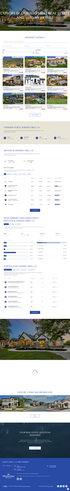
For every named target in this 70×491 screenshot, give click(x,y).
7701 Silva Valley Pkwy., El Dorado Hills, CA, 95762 (15, 307)
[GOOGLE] (66, 486)
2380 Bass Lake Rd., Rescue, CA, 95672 (13, 287)
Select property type (7, 46)
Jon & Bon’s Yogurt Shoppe (12, 185)
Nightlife (29, 174)
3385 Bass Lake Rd (11, 186)
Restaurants (10, 174)
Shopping (16, 174)
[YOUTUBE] (64, 486)
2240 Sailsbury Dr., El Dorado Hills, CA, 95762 (14, 302)
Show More (35, 312)
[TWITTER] (61, 486)
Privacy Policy (50, 486)
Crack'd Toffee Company (12, 199)
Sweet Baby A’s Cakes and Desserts (12, 191)
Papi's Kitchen (10, 204)
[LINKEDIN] (58, 486)
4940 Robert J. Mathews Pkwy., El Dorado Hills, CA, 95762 (16, 292)
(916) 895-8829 (53, 466)
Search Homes (35, 114)
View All (35, 416)
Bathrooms (27, 46)
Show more (35, 210)
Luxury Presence (26, 486)
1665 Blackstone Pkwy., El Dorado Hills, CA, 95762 (15, 282)
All (5, 174)
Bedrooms (49, 46)
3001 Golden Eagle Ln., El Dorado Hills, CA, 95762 (15, 297)
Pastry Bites (10, 181)
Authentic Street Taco (12, 195)
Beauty (24, 174)
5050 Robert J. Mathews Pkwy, (13, 200)
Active (20, 174)
